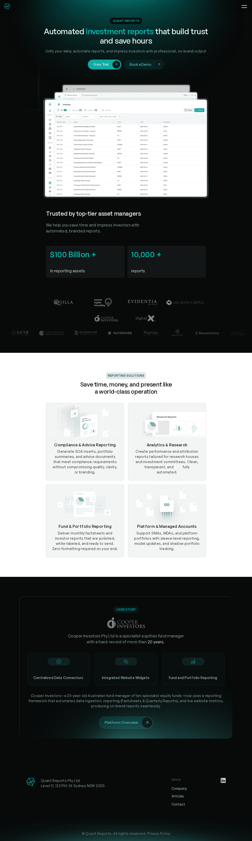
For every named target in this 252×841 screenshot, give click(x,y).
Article (177, 796)
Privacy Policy (159, 833)
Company (179, 788)
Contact (178, 804)
